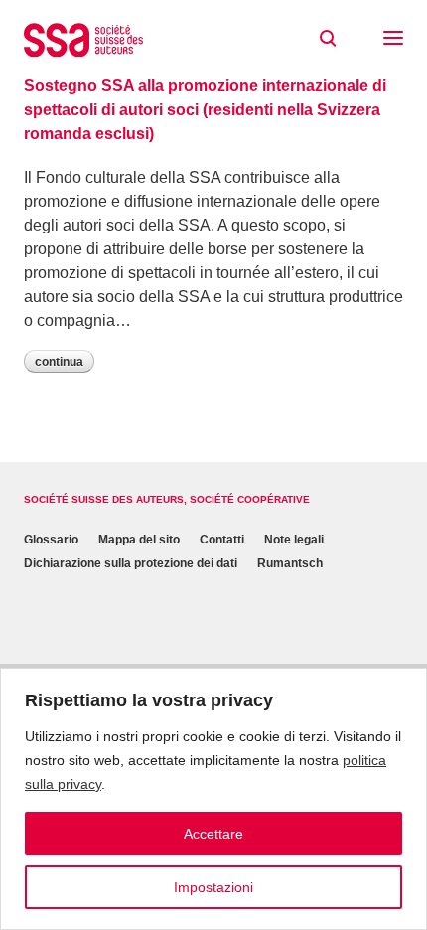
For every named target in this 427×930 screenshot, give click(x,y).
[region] (213, 799)
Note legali (294, 539)
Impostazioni (213, 887)
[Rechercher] (328, 39)
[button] (393, 40)
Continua (59, 362)
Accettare (213, 834)
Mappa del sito (139, 539)
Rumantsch (290, 563)
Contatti (222, 539)
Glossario (51, 539)
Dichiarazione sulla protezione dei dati (130, 563)
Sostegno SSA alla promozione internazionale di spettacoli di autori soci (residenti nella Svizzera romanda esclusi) (205, 110)
